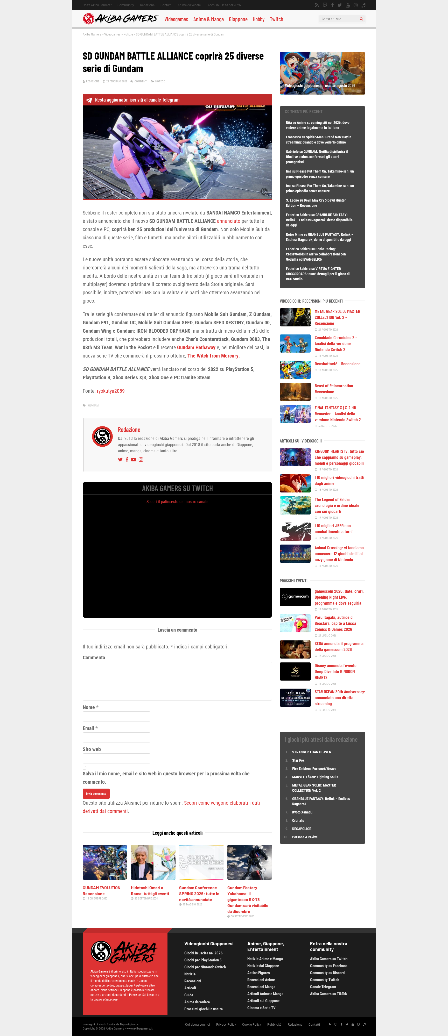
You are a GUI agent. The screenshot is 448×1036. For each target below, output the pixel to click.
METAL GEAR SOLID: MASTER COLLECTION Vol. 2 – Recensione (337, 317)
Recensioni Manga (261, 986)
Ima (288, 171)
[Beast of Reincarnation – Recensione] (295, 399)
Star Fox (298, 760)
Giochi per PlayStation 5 (203, 960)
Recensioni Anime (261, 979)
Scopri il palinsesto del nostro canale (177, 501)
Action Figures (258, 972)
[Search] (361, 19)
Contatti (166, 5)
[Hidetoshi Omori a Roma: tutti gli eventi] (153, 878)
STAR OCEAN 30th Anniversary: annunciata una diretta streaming (340, 697)
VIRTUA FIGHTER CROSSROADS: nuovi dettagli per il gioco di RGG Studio (318, 274)
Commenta (94, 657)
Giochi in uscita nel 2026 (224, 5)
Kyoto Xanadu (302, 812)
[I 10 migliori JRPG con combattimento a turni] (295, 539)
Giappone (238, 19)
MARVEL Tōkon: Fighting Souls (315, 777)
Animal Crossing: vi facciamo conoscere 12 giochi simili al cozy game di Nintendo (339, 553)
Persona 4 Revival (305, 837)
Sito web (92, 749)
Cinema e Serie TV (261, 1007)
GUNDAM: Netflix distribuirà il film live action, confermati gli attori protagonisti (317, 156)
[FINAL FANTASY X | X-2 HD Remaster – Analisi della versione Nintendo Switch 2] (295, 421)
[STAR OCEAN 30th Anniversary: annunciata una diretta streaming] (295, 705)
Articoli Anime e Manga (265, 993)
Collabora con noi (197, 1024)
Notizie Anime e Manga (265, 958)
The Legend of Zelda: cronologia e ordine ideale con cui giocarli (337, 505)
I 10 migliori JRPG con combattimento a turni (334, 528)
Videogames (176, 19)
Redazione (147, 5)
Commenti (141, 81)
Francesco (293, 137)
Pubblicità (274, 1024)
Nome (89, 707)
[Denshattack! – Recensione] (295, 377)
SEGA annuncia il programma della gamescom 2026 (339, 646)
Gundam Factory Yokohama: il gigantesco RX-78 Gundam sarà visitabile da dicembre (247, 899)
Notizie (128, 34)
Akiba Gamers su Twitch (328, 958)
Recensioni (192, 981)
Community (125, 5)
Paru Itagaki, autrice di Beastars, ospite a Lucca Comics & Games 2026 (335, 623)
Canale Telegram (323, 986)
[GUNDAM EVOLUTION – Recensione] (105, 878)
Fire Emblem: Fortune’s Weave (314, 769)
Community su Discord (327, 972)
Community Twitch (324, 979)
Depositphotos (129, 1024)
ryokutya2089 (111, 391)
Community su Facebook (328, 965)
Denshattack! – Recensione (338, 363)
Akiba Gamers (92, 34)
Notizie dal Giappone (263, 965)
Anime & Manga (208, 19)
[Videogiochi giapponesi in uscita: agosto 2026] (322, 93)
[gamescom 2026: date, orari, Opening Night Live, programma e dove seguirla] (295, 604)
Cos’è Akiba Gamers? (97, 5)
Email (88, 728)
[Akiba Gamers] (121, 23)
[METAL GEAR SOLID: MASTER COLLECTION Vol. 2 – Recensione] (295, 324)
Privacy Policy (226, 1024)
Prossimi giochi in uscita (203, 1009)
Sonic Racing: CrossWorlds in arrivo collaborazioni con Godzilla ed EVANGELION (316, 254)
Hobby (259, 19)
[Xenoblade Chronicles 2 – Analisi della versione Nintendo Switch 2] (295, 351)
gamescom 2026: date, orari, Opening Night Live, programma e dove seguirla (339, 597)
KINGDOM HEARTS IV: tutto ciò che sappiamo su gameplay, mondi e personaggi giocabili (339, 457)
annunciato (228, 221)
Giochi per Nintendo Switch (205, 967)
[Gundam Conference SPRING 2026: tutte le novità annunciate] (201, 878)
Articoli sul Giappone (263, 1000)
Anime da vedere (189, 5)
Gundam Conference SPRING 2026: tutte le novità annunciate (199, 893)
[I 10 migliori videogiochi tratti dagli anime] (295, 491)
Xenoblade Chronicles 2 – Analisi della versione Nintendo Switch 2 (336, 343)
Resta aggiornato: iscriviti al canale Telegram (137, 99)
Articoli (190, 988)
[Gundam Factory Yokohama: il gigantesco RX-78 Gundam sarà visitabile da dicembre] (249, 878)
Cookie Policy (251, 1024)
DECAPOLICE (301, 829)
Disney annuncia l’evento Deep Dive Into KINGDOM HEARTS (335, 671)
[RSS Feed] (317, 5)
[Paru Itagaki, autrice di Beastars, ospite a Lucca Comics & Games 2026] (295, 630)
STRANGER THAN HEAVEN (311, 752)
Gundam (93, 405)
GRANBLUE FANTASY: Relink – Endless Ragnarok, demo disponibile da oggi (319, 220)
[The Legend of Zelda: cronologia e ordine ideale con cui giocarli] (295, 513)
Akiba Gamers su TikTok (328, 993)
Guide (188, 995)
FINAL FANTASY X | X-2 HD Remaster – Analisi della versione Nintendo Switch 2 (338, 413)
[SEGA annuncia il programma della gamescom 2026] (295, 657)
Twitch (276, 19)
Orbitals (298, 820)
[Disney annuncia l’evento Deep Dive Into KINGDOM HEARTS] (295, 679)
